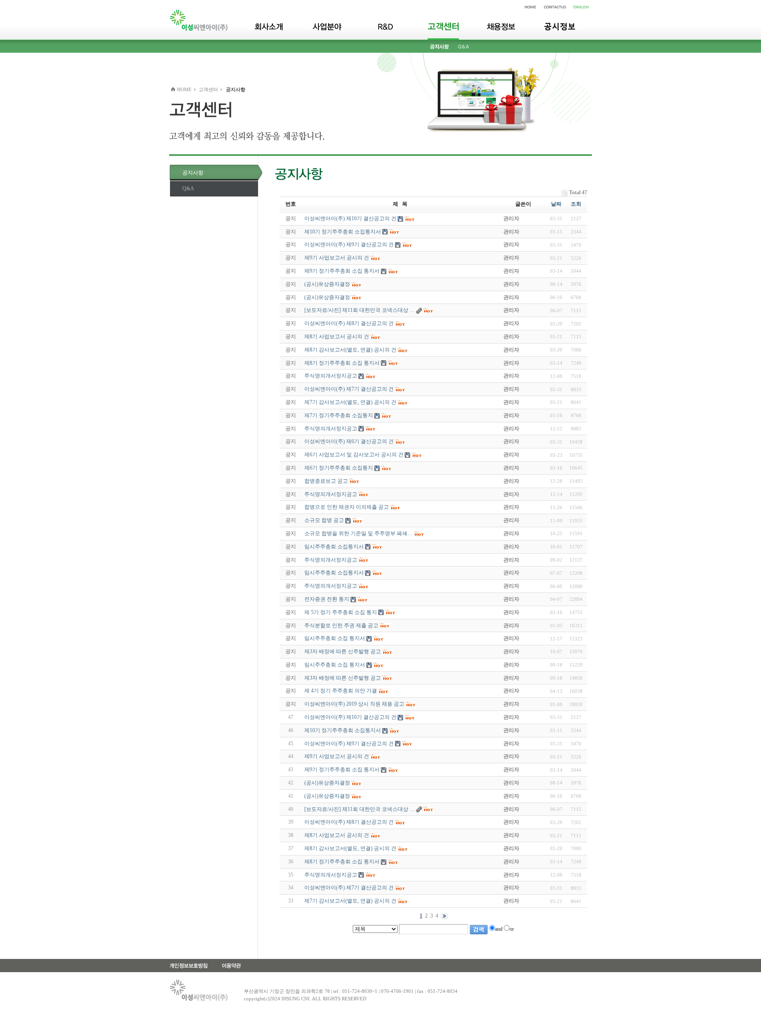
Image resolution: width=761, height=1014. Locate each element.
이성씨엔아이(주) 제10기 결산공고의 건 (350, 717)
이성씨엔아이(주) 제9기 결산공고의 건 (349, 743)
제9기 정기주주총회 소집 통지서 (342, 769)
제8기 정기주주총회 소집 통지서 (342, 862)
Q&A (188, 188)
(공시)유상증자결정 (327, 783)
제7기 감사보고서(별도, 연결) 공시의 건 (350, 901)
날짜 (556, 204)
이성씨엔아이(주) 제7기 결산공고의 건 (349, 887)
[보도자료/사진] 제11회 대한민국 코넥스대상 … (359, 809)
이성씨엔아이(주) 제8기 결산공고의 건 (349, 822)
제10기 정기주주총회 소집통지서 (342, 730)
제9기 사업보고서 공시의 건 (336, 756)
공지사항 (192, 173)
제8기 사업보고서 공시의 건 (336, 835)
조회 (576, 204)
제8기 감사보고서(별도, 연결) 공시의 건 (350, 848)
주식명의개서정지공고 (330, 875)
